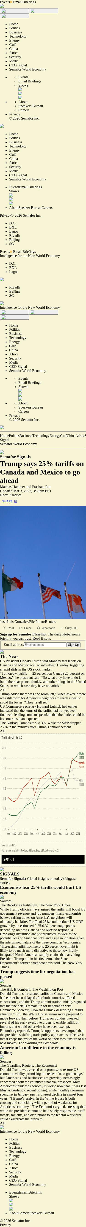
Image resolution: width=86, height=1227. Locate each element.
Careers (23, 110)
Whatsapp (48, 628)
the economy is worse (40, 1086)
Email (28, 628)
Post (11, 628)
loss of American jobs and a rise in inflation (44, 938)
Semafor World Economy (18, 444)
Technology (41, 436)
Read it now (41, 638)
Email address (14, 644)
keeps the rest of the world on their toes (37, 1039)
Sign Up (73, 644)
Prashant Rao (41, 487)
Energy (55, 436)
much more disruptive (32, 950)
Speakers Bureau (30, 106)
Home (4, 436)
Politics (14, 436)
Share (7, 501)
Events (5, 2)
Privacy (14, 114)
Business (25, 436)
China (71, 436)
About (23, 102)
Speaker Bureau (30, 208)
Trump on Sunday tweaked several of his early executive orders (39, 1020)
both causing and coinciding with (37, 1100)
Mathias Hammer (12, 487)
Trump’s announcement (54, 727)
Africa (80, 436)
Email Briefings (24, 2)
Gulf (63, 436)
